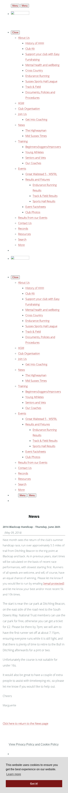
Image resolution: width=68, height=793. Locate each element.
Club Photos (32, 212)
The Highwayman (35, 130)
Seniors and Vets (35, 157)
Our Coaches (33, 163)
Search (22, 239)
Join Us (22, 114)
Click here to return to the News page (25, 723)
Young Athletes (34, 152)
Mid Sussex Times (36, 136)
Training (23, 141)
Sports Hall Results (44, 201)
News (21, 125)
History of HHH (34, 43)
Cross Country (34, 70)
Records (23, 228)
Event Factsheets (35, 206)
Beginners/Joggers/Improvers (43, 146)
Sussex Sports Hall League (41, 81)
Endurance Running (37, 76)
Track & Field (33, 87)
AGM (21, 103)
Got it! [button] (34, 783)
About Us (24, 37)
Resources (24, 234)
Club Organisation (29, 108)
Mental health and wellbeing (42, 65)
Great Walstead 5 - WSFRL (41, 174)
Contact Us (25, 223)
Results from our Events (32, 217)
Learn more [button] (13, 774)
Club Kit (30, 48)
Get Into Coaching (36, 119)
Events (22, 168)
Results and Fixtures (37, 179)
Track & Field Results (45, 196)
